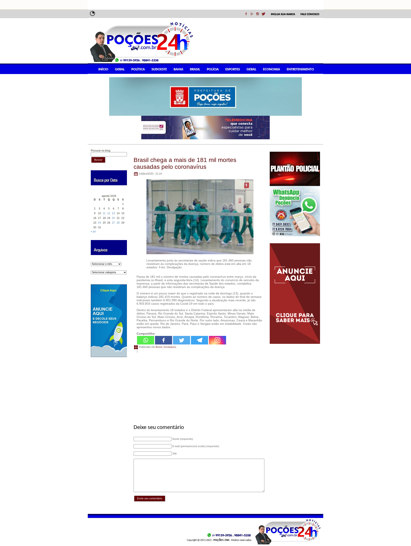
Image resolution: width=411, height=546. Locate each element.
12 (108, 213)
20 (113, 218)
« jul (93, 231)
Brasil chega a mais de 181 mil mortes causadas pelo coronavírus (185, 163)
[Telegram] (199, 340)
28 (118, 222)
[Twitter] (181, 340)
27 (113, 222)
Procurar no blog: (101, 150)
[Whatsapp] (145, 340)
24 (99, 222)
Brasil (159, 347)
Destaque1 (170, 347)
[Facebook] (163, 340)
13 (113, 213)
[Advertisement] (198, 386)
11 (104, 213)
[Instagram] (217, 340)
